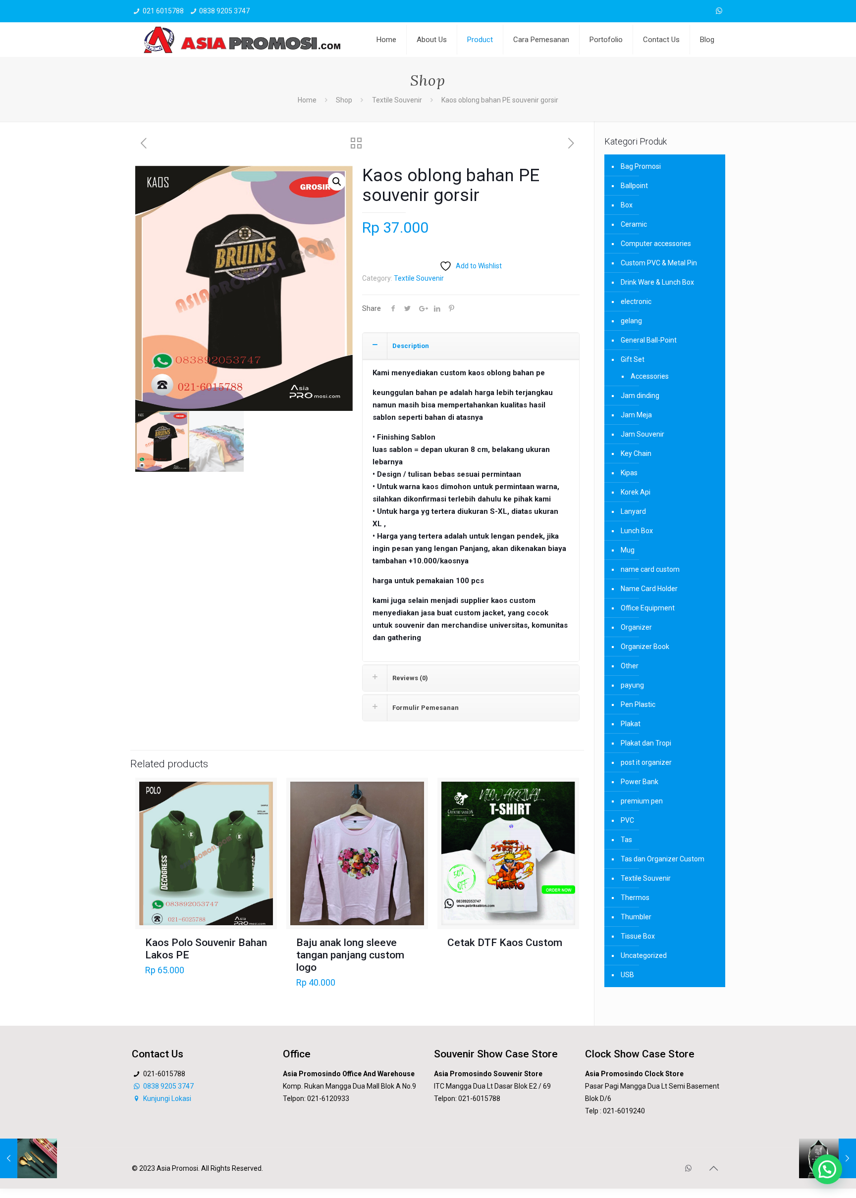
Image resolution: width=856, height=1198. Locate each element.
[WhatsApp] (719, 10)
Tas (626, 840)
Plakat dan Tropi (646, 743)
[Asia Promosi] (242, 39)
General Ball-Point (649, 340)
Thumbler (636, 917)
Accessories (650, 376)
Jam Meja (636, 415)
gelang (631, 321)
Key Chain (636, 453)
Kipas (629, 473)
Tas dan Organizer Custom (662, 859)
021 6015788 (163, 11)
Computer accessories (656, 244)
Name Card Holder (649, 589)
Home (307, 100)
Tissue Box (638, 936)
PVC (627, 820)
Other (630, 666)
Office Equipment (648, 608)
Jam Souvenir (642, 434)
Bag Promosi (641, 166)
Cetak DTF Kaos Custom (504, 942)
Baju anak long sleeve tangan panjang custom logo (350, 955)
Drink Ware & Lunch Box (657, 282)
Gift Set (632, 359)
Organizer (636, 627)
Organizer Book (645, 646)
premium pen (642, 801)
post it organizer (646, 762)
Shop (344, 100)
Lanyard (633, 511)
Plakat (631, 724)
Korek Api (635, 492)
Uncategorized (644, 955)
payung (632, 685)
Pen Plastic (638, 704)
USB (627, 975)
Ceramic (634, 224)
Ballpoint (634, 186)
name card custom (650, 569)
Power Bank (639, 782)
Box (627, 205)
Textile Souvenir (397, 100)
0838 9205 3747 (224, 11)
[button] (337, 182)
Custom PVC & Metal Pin (659, 263)
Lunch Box (637, 531)
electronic (636, 301)
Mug (628, 550)
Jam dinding (640, 395)
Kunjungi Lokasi (166, 1098)
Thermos (635, 897)
